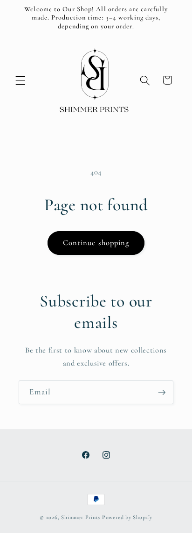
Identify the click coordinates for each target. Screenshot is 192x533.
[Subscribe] (162, 392)
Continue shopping (96, 242)
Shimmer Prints (80, 517)
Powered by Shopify (127, 517)
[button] (20, 80)
